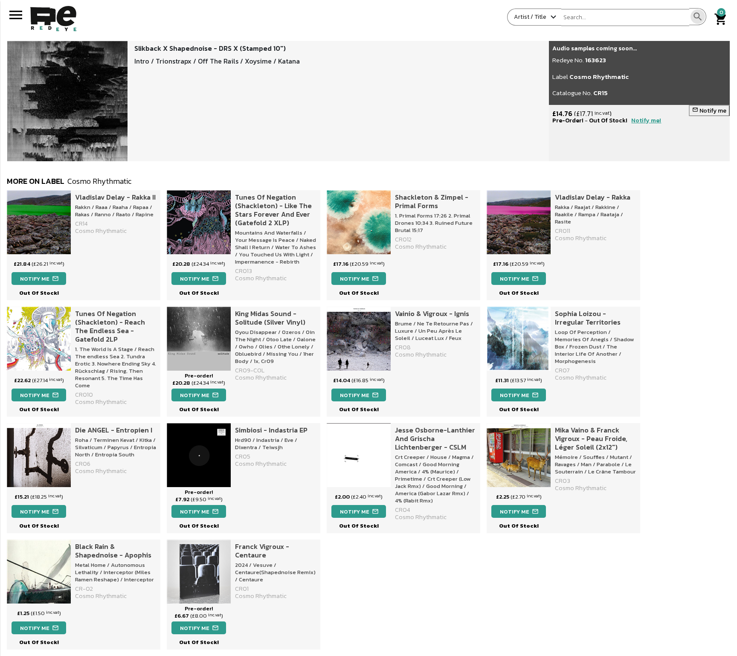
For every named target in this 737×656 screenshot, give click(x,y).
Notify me (709, 110)
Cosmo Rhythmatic (599, 76)
